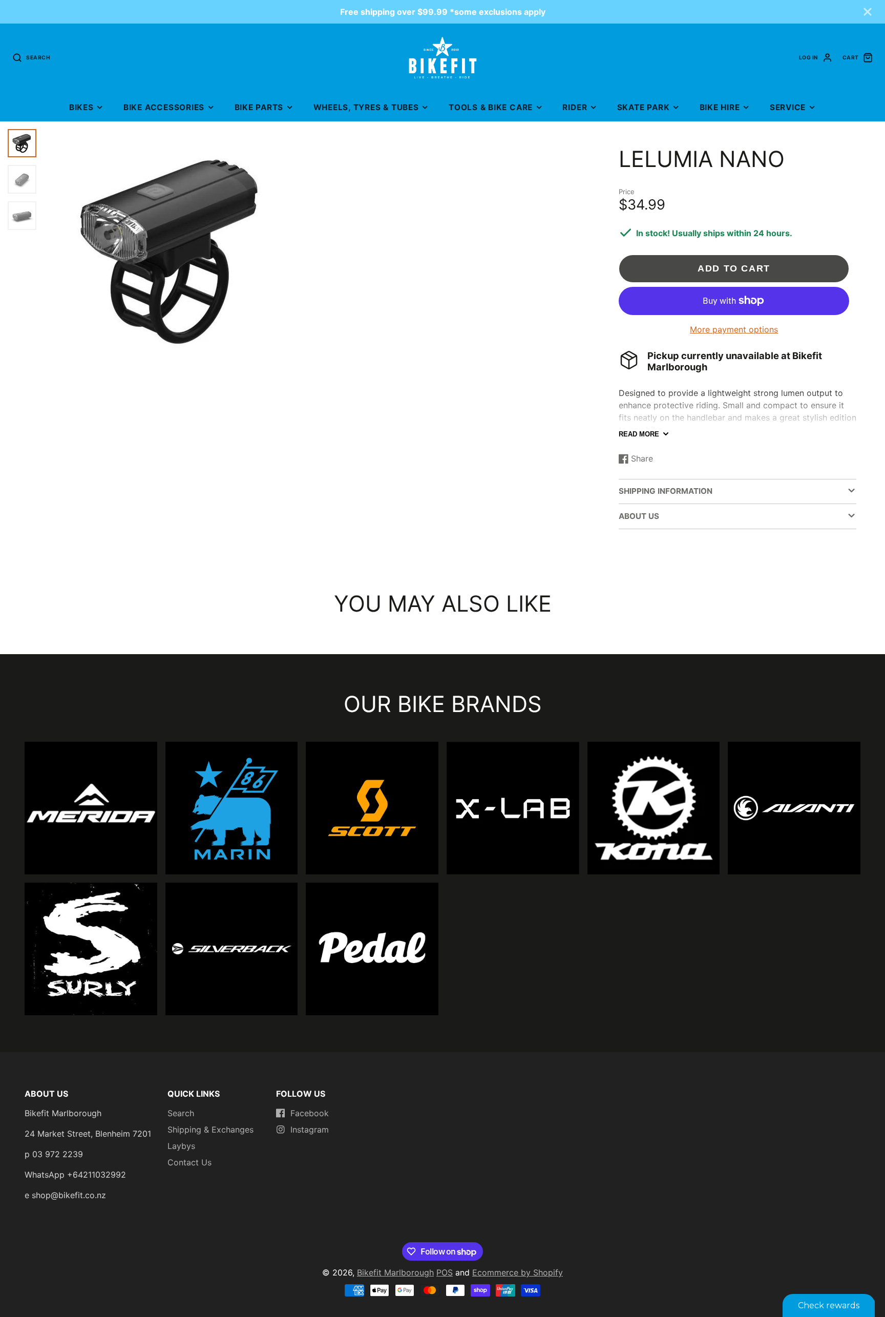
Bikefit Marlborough (395, 1272)
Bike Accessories (163, 107)
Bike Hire (720, 107)
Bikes (81, 107)
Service (788, 107)
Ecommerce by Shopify (517, 1272)
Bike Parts (259, 107)
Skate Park (643, 107)
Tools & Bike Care (491, 107)
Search (180, 1113)
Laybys (181, 1146)
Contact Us (189, 1162)
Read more (639, 434)
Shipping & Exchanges (210, 1129)
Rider (574, 107)
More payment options (734, 329)
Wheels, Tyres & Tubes (366, 107)
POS (444, 1272)
